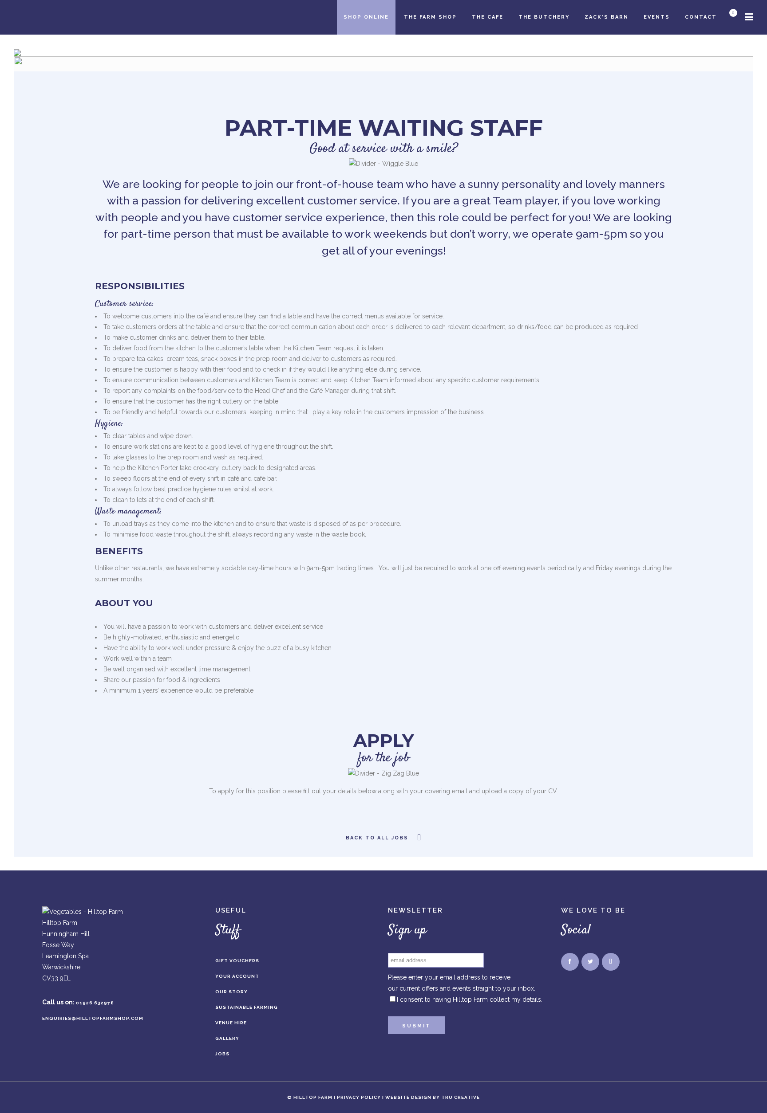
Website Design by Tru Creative (432, 1097)
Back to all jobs (377, 838)
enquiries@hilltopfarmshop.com (92, 1018)
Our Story (231, 991)
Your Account (237, 976)
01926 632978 (95, 1002)
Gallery (227, 1038)
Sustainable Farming (246, 1007)
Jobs (222, 1053)
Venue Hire (231, 1022)
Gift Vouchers (237, 960)
